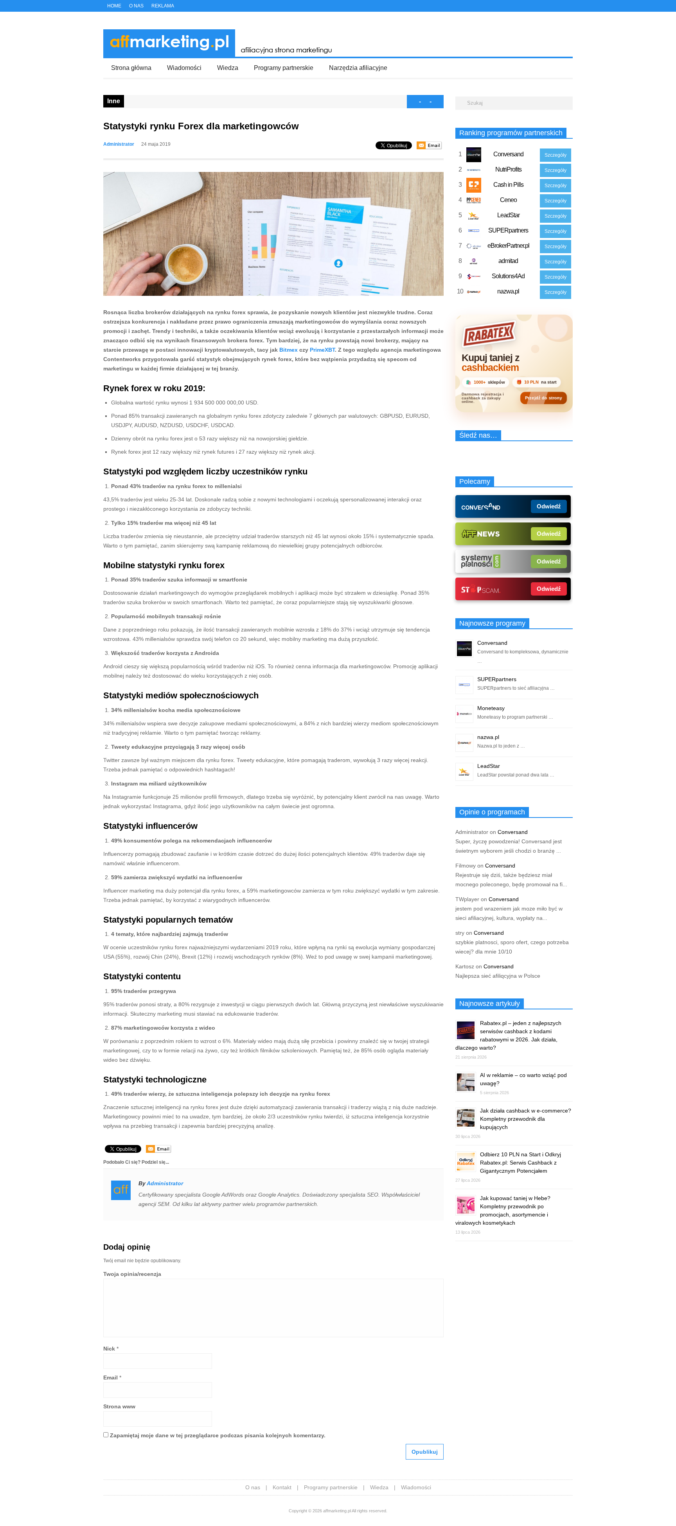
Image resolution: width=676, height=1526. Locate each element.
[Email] (429, 145)
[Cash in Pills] (473, 187)
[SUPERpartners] (473, 232)
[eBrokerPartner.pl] (473, 248)
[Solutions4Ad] (473, 278)
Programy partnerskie (283, 67)
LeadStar (508, 215)
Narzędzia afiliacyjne (358, 67)
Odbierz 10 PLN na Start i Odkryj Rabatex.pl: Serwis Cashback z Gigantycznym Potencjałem (520, 1162)
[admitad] (473, 263)
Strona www (119, 1406)
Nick (109, 1348)
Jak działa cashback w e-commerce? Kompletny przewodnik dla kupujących (525, 1118)
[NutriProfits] (473, 171)
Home (114, 6)
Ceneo (508, 200)
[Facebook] (553, 6)
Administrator (118, 144)
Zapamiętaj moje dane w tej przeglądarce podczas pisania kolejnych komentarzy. (217, 1435)
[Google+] (561, 6)
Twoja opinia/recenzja (132, 1274)
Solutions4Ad (508, 276)
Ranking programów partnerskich (511, 133)
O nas (136, 6)
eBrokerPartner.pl (508, 245)
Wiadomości (184, 67)
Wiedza (227, 67)
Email (110, 1377)
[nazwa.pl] (473, 293)
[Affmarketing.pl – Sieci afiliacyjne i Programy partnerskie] (220, 55)
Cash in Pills (508, 184)
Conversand (508, 154)
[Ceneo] (473, 202)
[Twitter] (544, 6)
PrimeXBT (322, 350)
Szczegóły (555, 155)
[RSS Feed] (570, 6)
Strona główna (131, 67)
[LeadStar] (473, 217)
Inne (113, 101)
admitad (508, 261)
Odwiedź (549, 506)
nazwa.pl (508, 291)
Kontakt (282, 1487)
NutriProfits (508, 169)
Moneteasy (491, 708)
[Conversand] (473, 156)
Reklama (162, 6)
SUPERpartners (508, 230)
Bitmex (288, 350)
